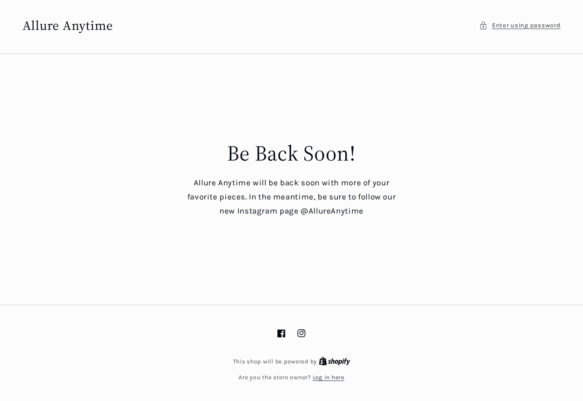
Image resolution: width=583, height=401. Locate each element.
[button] (519, 25)
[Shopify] (334, 361)
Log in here (328, 377)
